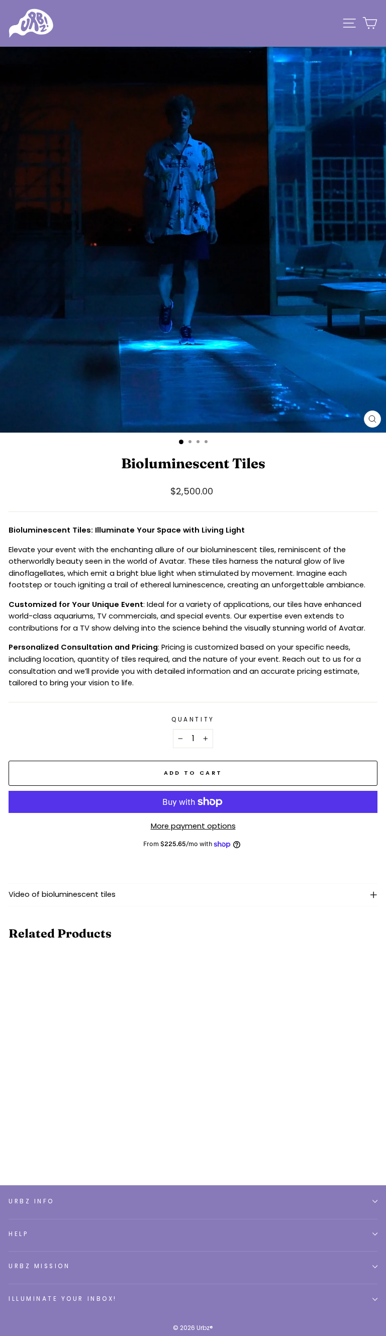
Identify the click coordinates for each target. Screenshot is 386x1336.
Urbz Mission (39, 1266)
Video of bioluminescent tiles (62, 894)
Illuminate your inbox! (63, 1299)
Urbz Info (31, 1201)
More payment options (193, 826)
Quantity (192, 719)
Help (18, 1234)
